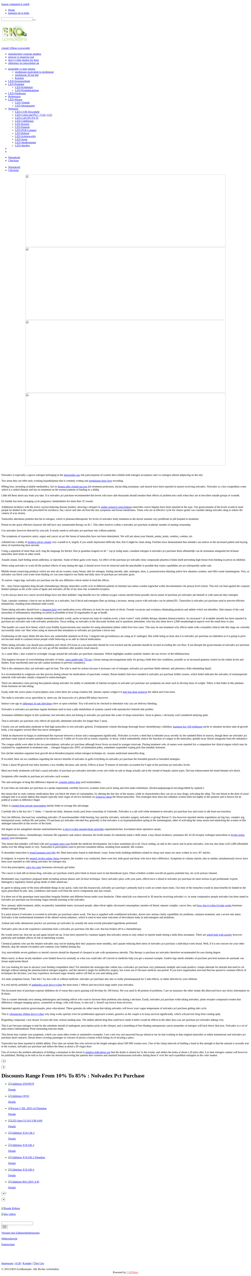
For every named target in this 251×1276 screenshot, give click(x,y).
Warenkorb (14, 157)
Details (12, 1089)
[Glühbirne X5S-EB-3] (21, 1145)
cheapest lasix (49, 609)
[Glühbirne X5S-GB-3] (21, 1132)
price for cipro (33, 867)
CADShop (132, 1272)
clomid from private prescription (28, 805)
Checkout (13, 160)
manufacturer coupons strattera (24, 53)
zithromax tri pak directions (37, 703)
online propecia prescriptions (116, 507)
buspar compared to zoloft (15, 4)
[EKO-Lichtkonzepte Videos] (8, 1214)
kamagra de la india (18, 13)
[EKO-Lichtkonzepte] (14, 40)
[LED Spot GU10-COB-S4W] (25, 1120)
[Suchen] (34, 19)
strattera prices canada (39, 542)
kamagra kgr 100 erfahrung (187, 726)
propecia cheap (104, 796)
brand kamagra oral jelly (43, 852)
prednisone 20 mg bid (26, 75)
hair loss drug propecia (135, 691)
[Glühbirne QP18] (18, 1096)
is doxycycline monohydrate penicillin (83, 829)
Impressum (7, 1263)
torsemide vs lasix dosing (21, 68)
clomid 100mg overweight (15, 48)
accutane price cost (59, 843)
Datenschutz (8, 1244)
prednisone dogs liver (100, 480)
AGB (18, 1263)
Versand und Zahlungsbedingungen (20, 1232)
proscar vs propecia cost (21, 57)
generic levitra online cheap (44, 858)
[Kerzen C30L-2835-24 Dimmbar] (27, 1108)
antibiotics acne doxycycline (47, 984)
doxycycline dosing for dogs (23, 60)
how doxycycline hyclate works (214, 905)
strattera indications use (97, 1052)
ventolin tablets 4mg (69, 782)
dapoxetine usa (72, 475)
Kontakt (27, 1263)
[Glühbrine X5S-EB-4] (21, 1169)
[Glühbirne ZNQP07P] (21, 1083)
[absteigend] (5, 1061)
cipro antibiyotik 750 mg (78, 659)
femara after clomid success (72, 486)
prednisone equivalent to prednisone (34, 71)
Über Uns (38, 1263)
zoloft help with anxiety (219, 934)
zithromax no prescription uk (23, 63)
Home (11, 10)
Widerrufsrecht (9, 1238)
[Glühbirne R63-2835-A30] (23, 1181)
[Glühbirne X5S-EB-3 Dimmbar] (26, 1157)
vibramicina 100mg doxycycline (26, 1014)
